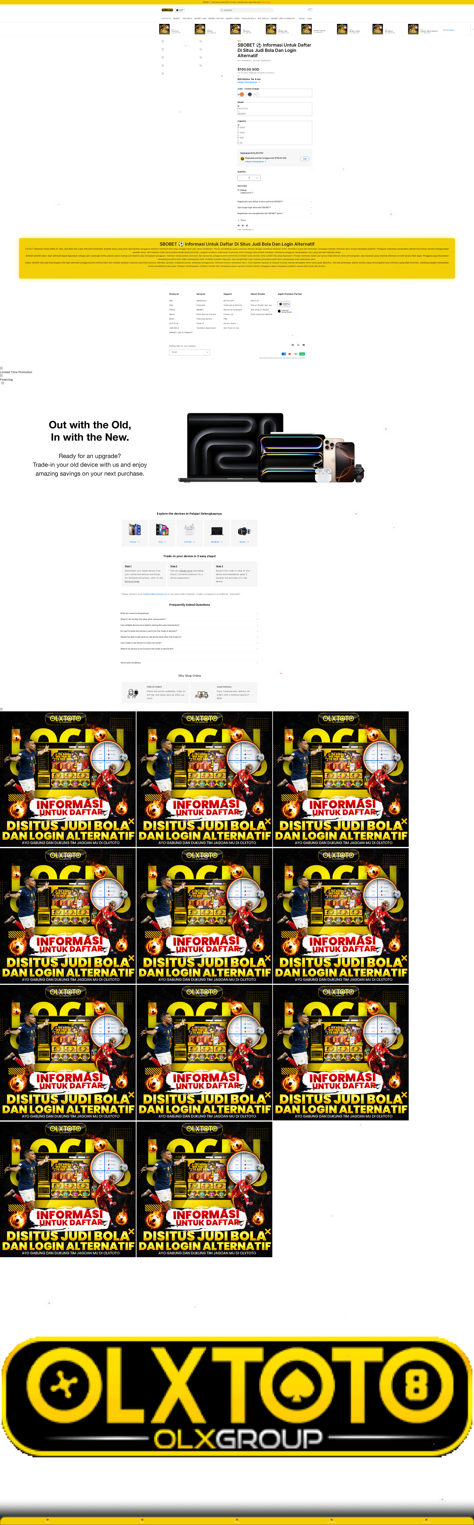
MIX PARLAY (263, 18)
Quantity (241, 172)
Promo (47, 1522)
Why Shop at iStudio (259, 310)
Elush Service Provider (206, 314)
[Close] (1, 368)
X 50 (240, 143)
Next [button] (311, 2)
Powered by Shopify (297, 358)
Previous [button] (163, 2)
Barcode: (256, 60)
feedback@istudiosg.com (155, 594)
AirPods (188, 542)
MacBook (215, 542)
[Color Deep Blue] (250, 94)
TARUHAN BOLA (248, 18)
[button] (166, 19)
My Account (228, 301)
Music (171, 319)
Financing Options (204, 319)
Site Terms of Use (231, 328)
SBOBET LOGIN (232, 18)
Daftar (237, 1522)
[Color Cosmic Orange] (241, 94)
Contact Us (228, 314)
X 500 (241, 138)
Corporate (200, 305)
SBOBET (176, 18)
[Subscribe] (207, 352)
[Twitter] (243, 226)
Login (142, 1522)
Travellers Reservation (206, 328)
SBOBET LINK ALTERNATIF (283, 18)
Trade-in (200, 323)
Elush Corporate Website (261, 314)
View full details (244, 230)
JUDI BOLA (187, 18)
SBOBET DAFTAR (216, 18)
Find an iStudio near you (261, 305)
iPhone (172, 310)
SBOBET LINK (200, 18)
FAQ (225, 319)
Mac (171, 301)
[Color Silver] (257, 94)
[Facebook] (239, 226)
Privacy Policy (229, 323)
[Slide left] (210, 76)
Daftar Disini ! (266, 2)
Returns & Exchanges (232, 310)
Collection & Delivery (232, 305)
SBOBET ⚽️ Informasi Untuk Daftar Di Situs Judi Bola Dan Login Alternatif (237, 2)
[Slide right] (234, 76)
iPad (171, 305)
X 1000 (241, 132)
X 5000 (241, 127)
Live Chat (426, 1522)
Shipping (252, 73)
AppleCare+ (201, 301)
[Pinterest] (247, 226)
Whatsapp (331, 1522)
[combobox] (246, 10)
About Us (255, 301)
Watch (172, 314)
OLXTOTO (166, 18)
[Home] (167, 10)
